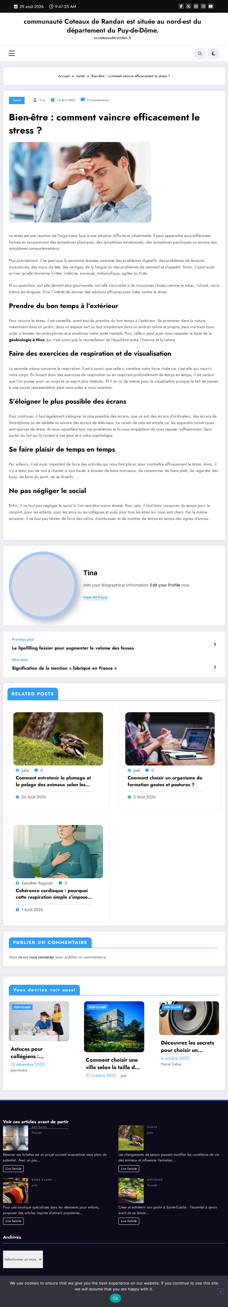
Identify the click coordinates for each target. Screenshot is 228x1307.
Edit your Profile (165, 585)
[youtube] (210, 6)
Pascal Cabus (171, 1064)
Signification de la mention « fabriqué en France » (64, 668)
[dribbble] (196, 6)
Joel (137, 770)
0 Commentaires (98, 100)
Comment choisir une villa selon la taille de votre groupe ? (112, 1063)
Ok (115, 1298)
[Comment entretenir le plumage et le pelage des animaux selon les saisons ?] (58, 738)
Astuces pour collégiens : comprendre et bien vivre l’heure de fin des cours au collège (39, 1052)
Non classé (22, 1007)
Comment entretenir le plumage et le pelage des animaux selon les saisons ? (53, 781)
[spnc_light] (213, 53)
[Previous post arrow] (214, 644)
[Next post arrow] (214, 667)
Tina (42, 100)
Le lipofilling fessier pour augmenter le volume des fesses (73, 648)
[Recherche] (200, 53)
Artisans (39, 1127)
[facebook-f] (181, 6)
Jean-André (19, 1070)
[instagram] (203, 6)
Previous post (23, 639)
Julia (25, 770)
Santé (16, 100)
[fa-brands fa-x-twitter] (188, 6)
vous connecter (41, 957)
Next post (20, 659)
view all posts (95, 597)
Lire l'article (13, 1168)
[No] (220, 1291)
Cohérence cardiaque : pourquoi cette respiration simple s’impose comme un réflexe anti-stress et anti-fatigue (52, 894)
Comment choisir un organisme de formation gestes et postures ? (165, 781)
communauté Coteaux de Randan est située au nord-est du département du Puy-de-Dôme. (112, 26)
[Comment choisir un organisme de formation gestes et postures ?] (170, 738)
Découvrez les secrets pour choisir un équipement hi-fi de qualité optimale (187, 1046)
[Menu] (11, 53)
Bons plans (42, 1180)
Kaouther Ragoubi (37, 883)
